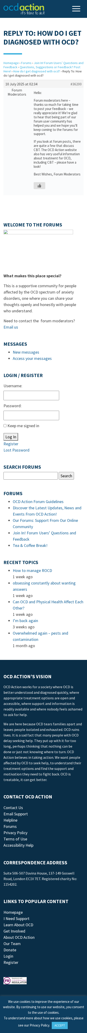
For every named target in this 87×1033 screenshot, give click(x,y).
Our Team (12, 943)
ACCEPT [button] (60, 1025)
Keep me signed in (23, 425)
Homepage (11, 63)
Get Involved (14, 931)
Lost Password (16, 450)
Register (10, 443)
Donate (9, 949)
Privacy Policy (15, 832)
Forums (26, 63)
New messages (26, 352)
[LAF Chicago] (24, 9)
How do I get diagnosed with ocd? (36, 71)
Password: (12, 405)
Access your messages (32, 358)
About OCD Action (19, 937)
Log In (10, 436)
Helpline (10, 820)
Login (8, 956)
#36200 (76, 84)
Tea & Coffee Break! (30, 545)
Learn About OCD (18, 924)
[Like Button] (39, 185)
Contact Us (13, 807)
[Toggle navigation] (76, 9)
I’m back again (25, 620)
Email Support (15, 814)
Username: (12, 385)
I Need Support (16, 918)
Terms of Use (15, 839)
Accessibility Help (18, 845)
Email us (10, 327)
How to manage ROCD (32, 570)
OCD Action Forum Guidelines (38, 501)
